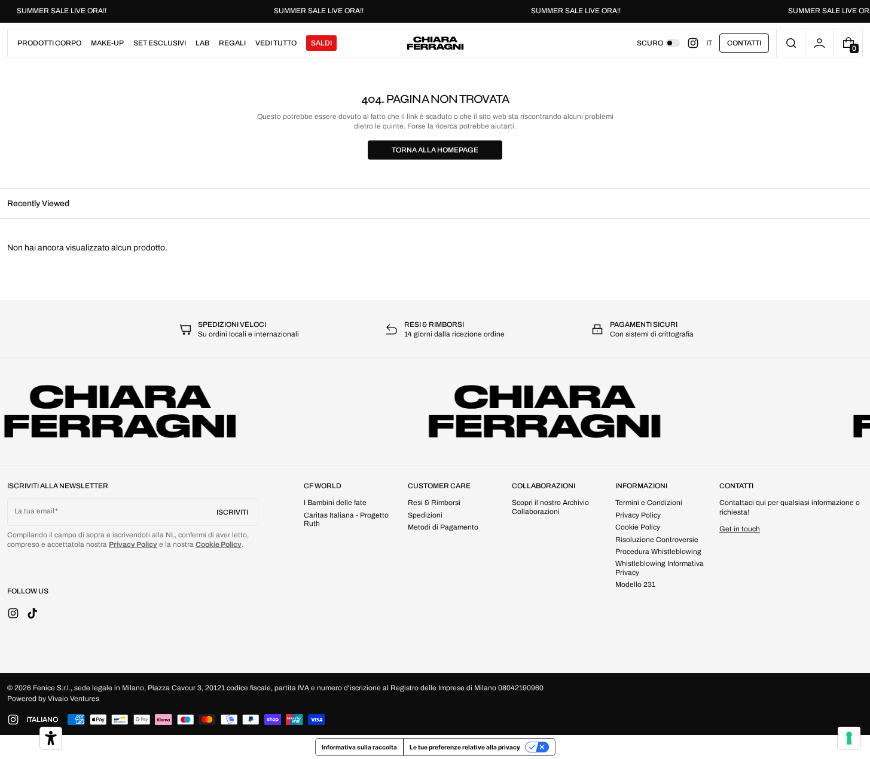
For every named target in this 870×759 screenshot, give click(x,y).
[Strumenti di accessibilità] (50, 738)
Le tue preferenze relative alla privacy (465, 747)
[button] (791, 43)
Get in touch (739, 529)
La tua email (34, 511)
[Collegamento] (435, 11)
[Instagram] (696, 43)
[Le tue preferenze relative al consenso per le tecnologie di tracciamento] (849, 738)
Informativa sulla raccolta (359, 747)
